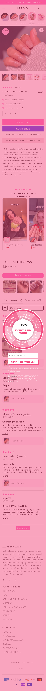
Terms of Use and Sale (18, 376)
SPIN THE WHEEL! (23, 361)
